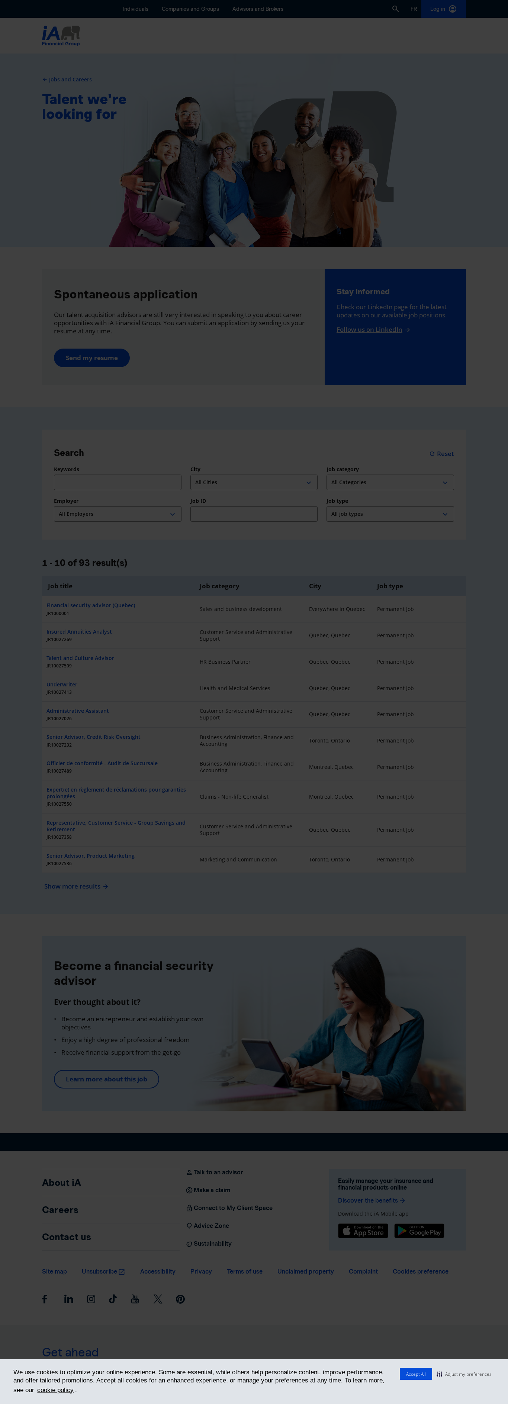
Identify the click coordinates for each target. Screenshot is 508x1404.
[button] (464, 1374)
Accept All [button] (416, 1374)
